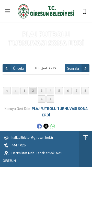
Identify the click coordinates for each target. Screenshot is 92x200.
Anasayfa (12, 52)
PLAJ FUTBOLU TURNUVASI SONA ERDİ (55, 52)
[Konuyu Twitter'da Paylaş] (46, 126)
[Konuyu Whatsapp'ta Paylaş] (52, 126)
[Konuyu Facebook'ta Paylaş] (39, 126)
